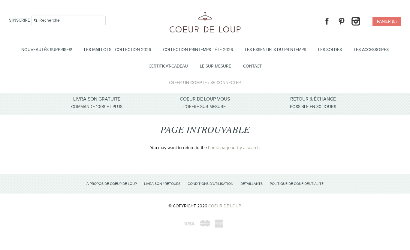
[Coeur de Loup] (205, 15)
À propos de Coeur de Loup (111, 184)
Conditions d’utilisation (210, 184)
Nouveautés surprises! (46, 49)
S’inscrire (19, 20)
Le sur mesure (215, 66)
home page (219, 147)
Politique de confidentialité (297, 184)
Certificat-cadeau (168, 66)
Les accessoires (371, 49)
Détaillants (251, 184)
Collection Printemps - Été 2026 (198, 49)
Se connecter (225, 82)
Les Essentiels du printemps (275, 49)
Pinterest (341, 21)
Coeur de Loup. (225, 206)
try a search (248, 147)
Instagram (355, 21)
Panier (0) (386, 21)
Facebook (326, 21)
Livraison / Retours (162, 184)
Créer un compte (188, 82)
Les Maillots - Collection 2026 (117, 49)
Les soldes (330, 49)
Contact (252, 66)
